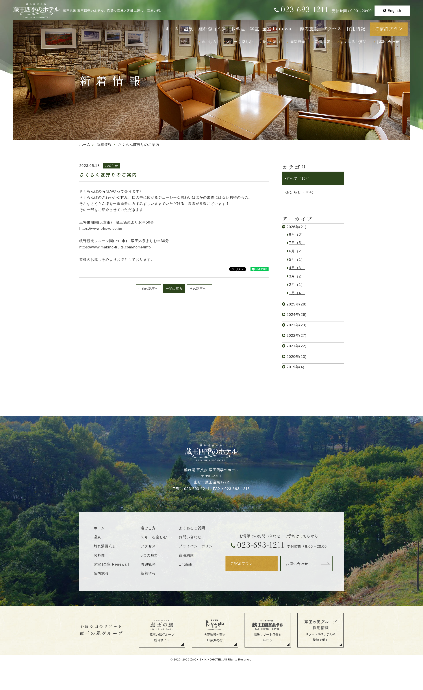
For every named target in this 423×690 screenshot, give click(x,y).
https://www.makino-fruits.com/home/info (115, 247)
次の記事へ (198, 288)
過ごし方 (209, 42)
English (394, 11)
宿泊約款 (186, 555)
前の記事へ (149, 288)
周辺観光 (297, 42)
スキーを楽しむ (239, 42)
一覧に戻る (174, 288)
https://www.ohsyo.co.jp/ (100, 228)
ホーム (172, 28)
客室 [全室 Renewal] (272, 28)
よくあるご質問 (353, 42)
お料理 (238, 28)
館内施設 (309, 28)
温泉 (188, 28)
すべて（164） (299, 178)
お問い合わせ (388, 42)
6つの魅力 (271, 42)
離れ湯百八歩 (212, 28)
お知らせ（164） (300, 192)
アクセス (332, 28)
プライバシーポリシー (197, 546)
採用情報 (356, 28)
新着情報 (322, 42)
